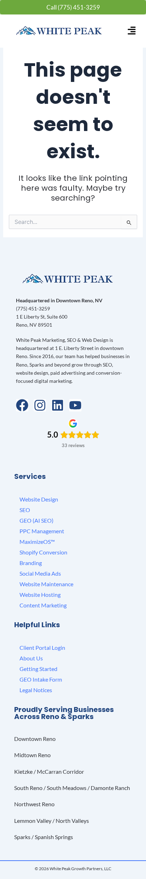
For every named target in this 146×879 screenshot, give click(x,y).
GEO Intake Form (40, 679)
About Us (31, 658)
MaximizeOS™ (37, 541)
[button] (131, 31)
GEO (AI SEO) (36, 520)
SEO (24, 509)
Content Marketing (43, 605)
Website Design (38, 499)
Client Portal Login (42, 647)
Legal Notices (35, 690)
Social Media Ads (40, 573)
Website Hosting (40, 594)
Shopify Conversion (43, 552)
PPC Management (41, 531)
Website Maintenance (46, 584)
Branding (30, 562)
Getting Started (38, 668)
